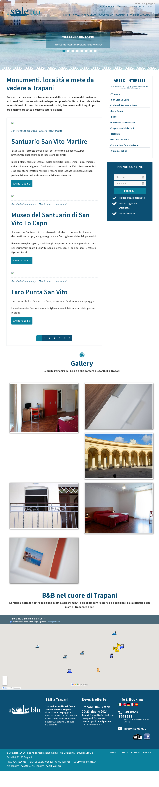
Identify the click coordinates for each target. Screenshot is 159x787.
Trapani (115, 93)
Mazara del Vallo (120, 139)
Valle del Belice (119, 150)
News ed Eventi (108, 7)
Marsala (115, 133)
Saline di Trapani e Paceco (125, 105)
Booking (136, 752)
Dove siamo (106, 15)
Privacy (147, 752)
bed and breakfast (84, 15)
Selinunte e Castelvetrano (125, 145)
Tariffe (120, 15)
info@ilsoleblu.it (135, 729)
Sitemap (147, 7)
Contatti (136, 7)
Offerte (123, 7)
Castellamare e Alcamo (123, 122)
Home (66, 15)
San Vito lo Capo (120, 99)
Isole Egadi (117, 110)
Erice (113, 116)
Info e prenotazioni (139, 15)
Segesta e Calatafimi (122, 128)
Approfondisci (22, 183)
